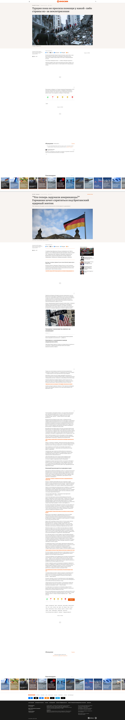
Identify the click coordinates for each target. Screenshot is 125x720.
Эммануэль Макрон (71, 605)
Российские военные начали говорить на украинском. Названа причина (88, 267)
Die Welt (33, 194)
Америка (70, 608)
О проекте (46, 702)
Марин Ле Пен (65, 610)
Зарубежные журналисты (39, 702)
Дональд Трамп (60, 605)
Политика (54, 607)
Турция (47, 103)
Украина (47, 610)
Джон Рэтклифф (65, 605)
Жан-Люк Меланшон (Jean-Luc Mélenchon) (52, 612)
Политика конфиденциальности (61, 702)
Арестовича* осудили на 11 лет (88, 271)
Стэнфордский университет (67, 612)
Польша (50, 610)
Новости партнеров (87, 247)
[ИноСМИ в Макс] (30, 698)
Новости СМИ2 (60, 107)
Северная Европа (54, 610)
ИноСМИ (34, 5)
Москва (56, 608)
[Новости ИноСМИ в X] (63, 698)
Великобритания (51, 605)
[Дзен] (51, 53)
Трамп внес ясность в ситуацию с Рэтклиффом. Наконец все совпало (59, 384)
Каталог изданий (31, 702)
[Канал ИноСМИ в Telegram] (57, 698)
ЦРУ (48, 607)
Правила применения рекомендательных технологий (77, 702)
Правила (73, 143)
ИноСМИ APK (89, 702)
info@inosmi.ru (30, 709)
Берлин (60, 607)
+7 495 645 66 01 (31, 712)
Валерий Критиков (50, 149)
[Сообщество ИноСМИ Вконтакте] (41, 698)
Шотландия (59, 608)
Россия (37, 5)
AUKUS (51, 607)
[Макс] (47, 53)
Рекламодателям (52, 702)
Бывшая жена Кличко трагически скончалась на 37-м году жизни (89, 258)
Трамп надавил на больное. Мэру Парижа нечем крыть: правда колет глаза (60, 550)
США (62, 607)
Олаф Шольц (60, 612)
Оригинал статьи (90, 194)
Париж (68, 607)
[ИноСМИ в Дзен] (36, 698)
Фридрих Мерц (60, 610)
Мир (57, 607)
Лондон (47, 608)
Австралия (67, 608)
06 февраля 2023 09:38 (43, 5)
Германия (37, 194)
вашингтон (63, 608)
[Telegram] (62, 53)
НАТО (46, 607)
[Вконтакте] (56, 53)
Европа (56, 605)
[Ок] (67, 53)
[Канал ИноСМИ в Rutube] (52, 698)
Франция (65, 607)
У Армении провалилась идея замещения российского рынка (87, 253)
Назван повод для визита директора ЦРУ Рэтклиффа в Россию (88, 262)
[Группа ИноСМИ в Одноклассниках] (47, 698)
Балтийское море (51, 608)
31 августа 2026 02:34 (44, 194)
